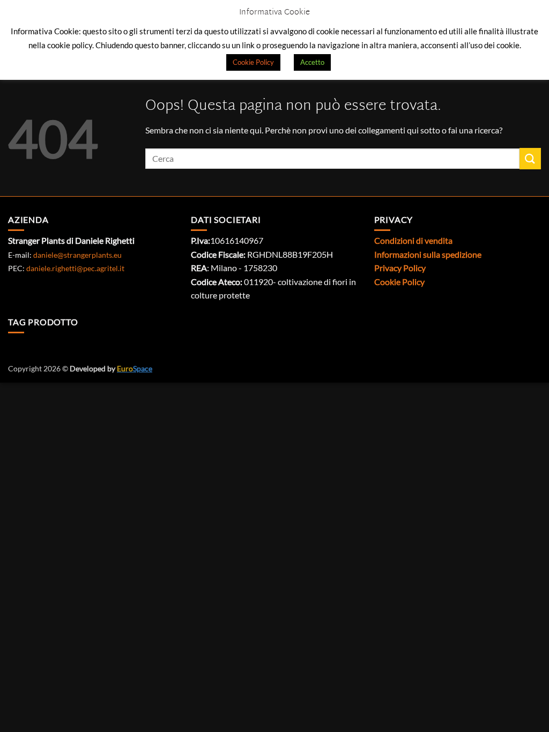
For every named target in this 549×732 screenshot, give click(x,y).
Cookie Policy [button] (253, 62)
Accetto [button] (312, 62)
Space (134, 368)
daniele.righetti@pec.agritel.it (75, 268)
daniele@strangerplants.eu (77, 254)
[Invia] (530, 158)
